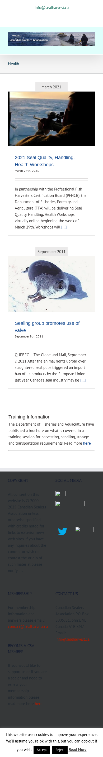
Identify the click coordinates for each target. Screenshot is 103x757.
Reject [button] (59, 750)
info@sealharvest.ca (52, 7)
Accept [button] (42, 750)
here (39, 703)
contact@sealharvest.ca (28, 626)
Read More (78, 749)
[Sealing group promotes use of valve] (51, 283)
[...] (64, 227)
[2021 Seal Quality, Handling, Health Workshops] (51, 119)
